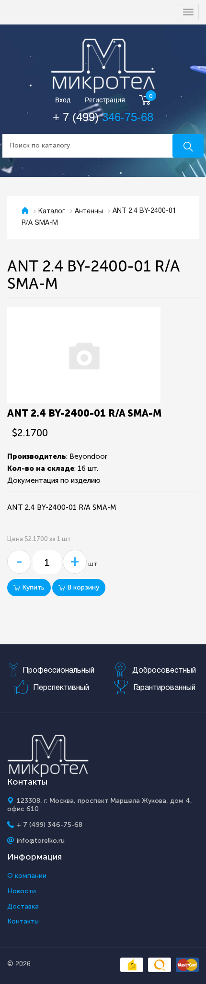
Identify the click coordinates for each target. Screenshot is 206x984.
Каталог (51, 212)
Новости (21, 891)
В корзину (82, 587)
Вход (63, 100)
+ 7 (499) (103, 117)
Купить (32, 587)
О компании (26, 876)
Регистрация (105, 100)
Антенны (89, 212)
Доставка (23, 906)
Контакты (23, 921)
